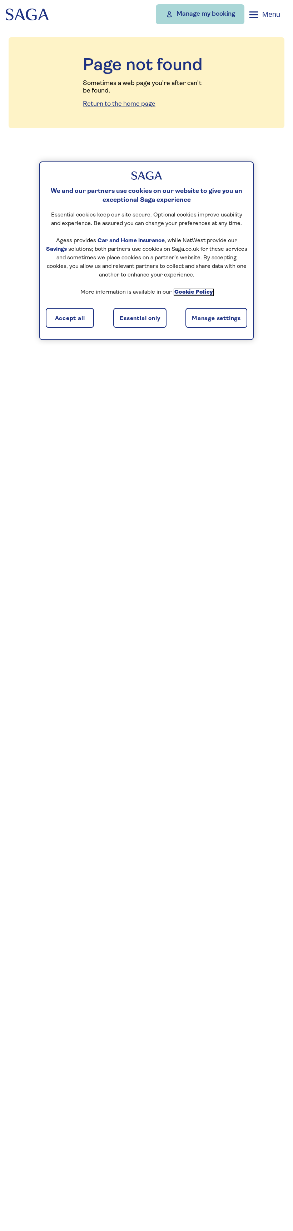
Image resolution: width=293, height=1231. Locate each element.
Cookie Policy (193, 292)
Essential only (140, 319)
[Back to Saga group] (27, 14)
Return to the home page (119, 104)
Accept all (70, 319)
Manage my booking (206, 14)
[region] (146, 250)
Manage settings (216, 319)
